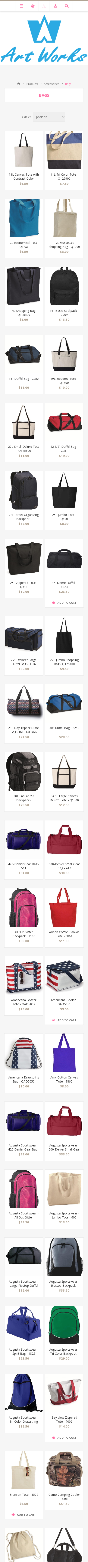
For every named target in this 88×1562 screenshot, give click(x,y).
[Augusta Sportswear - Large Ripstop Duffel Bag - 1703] (23, 1257)
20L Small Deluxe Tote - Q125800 (24, 449)
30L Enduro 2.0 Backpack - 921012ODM (23, 800)
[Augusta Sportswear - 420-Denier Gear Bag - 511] (23, 1121)
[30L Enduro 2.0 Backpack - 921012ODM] (23, 771)
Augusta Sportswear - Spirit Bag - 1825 (24, 1351)
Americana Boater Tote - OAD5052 (23, 1002)
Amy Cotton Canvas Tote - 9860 (64, 1079)
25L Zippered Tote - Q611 (24, 585)
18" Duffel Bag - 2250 (24, 379)
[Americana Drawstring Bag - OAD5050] (23, 1053)
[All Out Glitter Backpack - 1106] (23, 907)
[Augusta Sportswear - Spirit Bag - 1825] (23, 1325)
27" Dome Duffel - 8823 (64, 585)
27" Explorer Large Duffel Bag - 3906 (24, 662)
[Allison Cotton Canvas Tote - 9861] (64, 907)
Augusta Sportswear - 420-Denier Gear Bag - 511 (23, 1149)
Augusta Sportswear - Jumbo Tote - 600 (64, 1215)
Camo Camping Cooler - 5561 (64, 1497)
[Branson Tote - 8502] (23, 1470)
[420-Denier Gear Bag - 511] (23, 839)
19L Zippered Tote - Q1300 (64, 381)
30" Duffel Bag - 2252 (64, 728)
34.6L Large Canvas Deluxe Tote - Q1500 (64, 798)
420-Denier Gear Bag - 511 (23, 866)
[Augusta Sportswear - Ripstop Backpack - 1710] (64, 1257)
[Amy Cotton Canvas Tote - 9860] (64, 1053)
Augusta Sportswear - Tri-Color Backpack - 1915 (64, 1353)
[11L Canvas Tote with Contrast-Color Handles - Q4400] (23, 150)
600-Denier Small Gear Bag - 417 (64, 866)
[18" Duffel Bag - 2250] (23, 354)
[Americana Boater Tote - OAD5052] (23, 975)
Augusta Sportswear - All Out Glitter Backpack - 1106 (24, 1217)
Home (18, 83)
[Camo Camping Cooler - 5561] (64, 1470)
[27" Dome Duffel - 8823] (64, 558)
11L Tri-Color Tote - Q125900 (64, 176)
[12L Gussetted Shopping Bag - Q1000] (64, 218)
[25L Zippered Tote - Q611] (23, 558)
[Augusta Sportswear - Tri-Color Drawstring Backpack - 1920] (23, 1393)
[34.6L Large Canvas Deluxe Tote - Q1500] (64, 771)
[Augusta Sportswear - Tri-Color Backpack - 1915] (64, 1325)
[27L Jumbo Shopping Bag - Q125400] (64, 635)
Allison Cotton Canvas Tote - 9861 (64, 934)
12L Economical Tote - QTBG (24, 245)
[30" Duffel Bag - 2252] (64, 703)
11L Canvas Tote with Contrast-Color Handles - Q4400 (24, 178)
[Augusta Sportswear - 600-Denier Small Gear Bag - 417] (64, 1121)
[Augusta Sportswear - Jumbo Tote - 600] (64, 1189)
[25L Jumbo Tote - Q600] (64, 490)
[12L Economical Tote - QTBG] (23, 218)
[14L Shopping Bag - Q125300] (23, 286)
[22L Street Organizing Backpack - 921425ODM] (23, 490)
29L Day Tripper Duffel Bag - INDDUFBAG (24, 730)
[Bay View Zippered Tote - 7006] (64, 1393)
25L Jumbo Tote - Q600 (64, 517)
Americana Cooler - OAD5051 (64, 1002)
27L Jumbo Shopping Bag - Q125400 (64, 662)
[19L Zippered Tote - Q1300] (64, 354)
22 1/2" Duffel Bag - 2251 (64, 449)
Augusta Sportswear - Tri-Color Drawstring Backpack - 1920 (24, 1421)
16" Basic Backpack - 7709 (64, 313)
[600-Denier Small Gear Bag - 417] (64, 839)
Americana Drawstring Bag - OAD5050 (23, 1079)
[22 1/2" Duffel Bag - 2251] (64, 422)
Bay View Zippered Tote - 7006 (64, 1419)
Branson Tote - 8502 (23, 1495)
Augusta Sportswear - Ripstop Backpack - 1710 (64, 1285)
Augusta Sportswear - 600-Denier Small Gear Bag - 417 (64, 1149)
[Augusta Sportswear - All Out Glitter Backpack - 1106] (23, 1189)
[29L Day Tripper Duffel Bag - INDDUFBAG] (23, 703)
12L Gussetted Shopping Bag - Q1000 (64, 245)
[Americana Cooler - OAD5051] (64, 975)
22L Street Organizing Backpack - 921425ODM (24, 519)
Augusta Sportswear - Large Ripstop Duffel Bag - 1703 (24, 1285)
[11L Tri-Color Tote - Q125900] (64, 150)
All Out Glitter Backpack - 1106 (23, 934)
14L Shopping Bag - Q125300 (23, 313)
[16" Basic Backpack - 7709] (64, 286)
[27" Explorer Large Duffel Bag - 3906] (23, 635)
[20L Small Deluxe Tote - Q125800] (23, 422)
